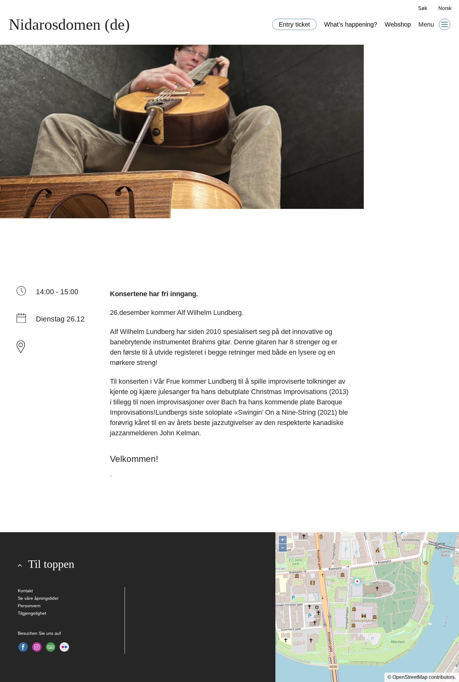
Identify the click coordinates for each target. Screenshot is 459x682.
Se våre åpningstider (38, 598)
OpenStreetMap (409, 677)
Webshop (398, 24)
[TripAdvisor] (50, 647)
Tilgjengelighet (32, 613)
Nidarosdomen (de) (69, 24)
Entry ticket (294, 24)
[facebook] (23, 647)
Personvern (29, 605)
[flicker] (64, 647)
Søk (422, 8)
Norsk (445, 8)
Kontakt (25, 590)
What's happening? (350, 24)
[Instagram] (37, 647)
